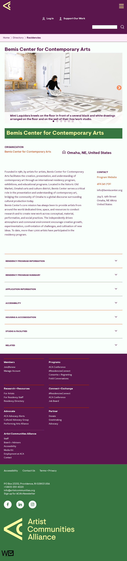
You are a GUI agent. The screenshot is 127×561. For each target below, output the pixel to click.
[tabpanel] (63, 88)
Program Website (107, 177)
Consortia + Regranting (60, 374)
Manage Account (12, 370)
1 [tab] (53, 121)
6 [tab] (72, 121)
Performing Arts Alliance (16, 423)
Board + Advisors (12, 442)
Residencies (34, 38)
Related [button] (10, 345)
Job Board (54, 401)
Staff (6, 438)
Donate (52, 416)
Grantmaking (55, 419)
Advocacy (53, 423)
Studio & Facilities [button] (16, 331)
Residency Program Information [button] (25, 261)
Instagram (32, 504)
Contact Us (28, 471)
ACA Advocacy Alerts (14, 416)
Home (6, 38)
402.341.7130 (104, 183)
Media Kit (8, 450)
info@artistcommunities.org (19, 490)
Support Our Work (74, 18)
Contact (8, 457)
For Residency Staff (13, 397)
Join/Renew (9, 367)
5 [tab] (69, 121)
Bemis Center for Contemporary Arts (28, 152)
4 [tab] (65, 121)
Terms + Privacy (48, 471)
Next (119, 88)
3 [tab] (61, 121)
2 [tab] (57, 121)
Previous (8, 88)
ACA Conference (57, 367)
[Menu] (120, 6)
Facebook (8, 504)
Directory (18, 38)
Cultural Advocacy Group (16, 419)
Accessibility (10, 446)
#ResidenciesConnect (59, 370)
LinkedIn (20, 504)
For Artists (9, 393)
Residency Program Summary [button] (23, 275)
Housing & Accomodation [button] (21, 317)
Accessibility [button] (13, 303)
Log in (50, 18)
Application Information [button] (21, 289)
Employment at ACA (14, 453)
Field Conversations (58, 378)
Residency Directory (14, 401)
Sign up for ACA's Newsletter (19, 494)
